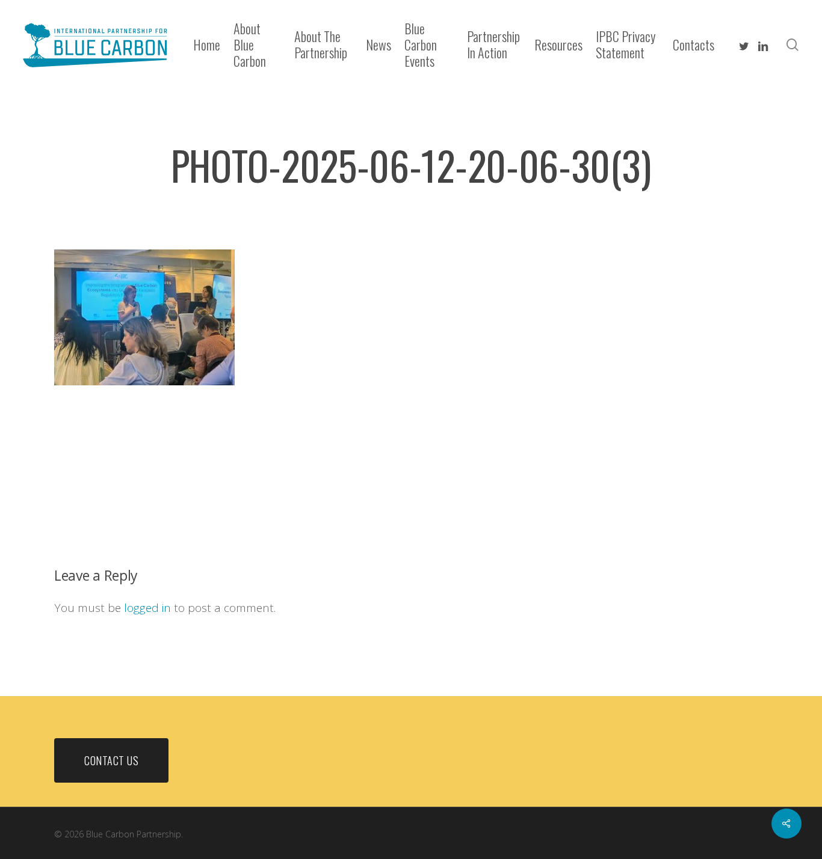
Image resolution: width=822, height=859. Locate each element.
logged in (147, 608)
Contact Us (111, 760)
